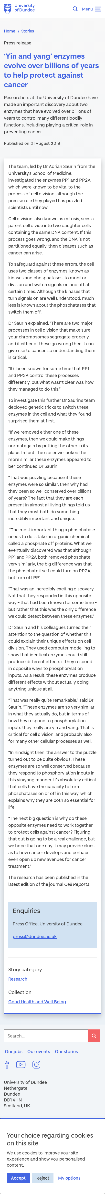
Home (9, 30)
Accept (18, 1178)
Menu (87, 8)
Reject (42, 1178)
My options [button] (69, 1178)
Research (17, 979)
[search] (94, 1035)
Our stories (66, 1051)
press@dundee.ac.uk (35, 936)
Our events (38, 1051)
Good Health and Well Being (37, 1002)
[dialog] (52, 1156)
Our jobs (13, 1051)
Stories (27, 30)
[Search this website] (76, 8)
